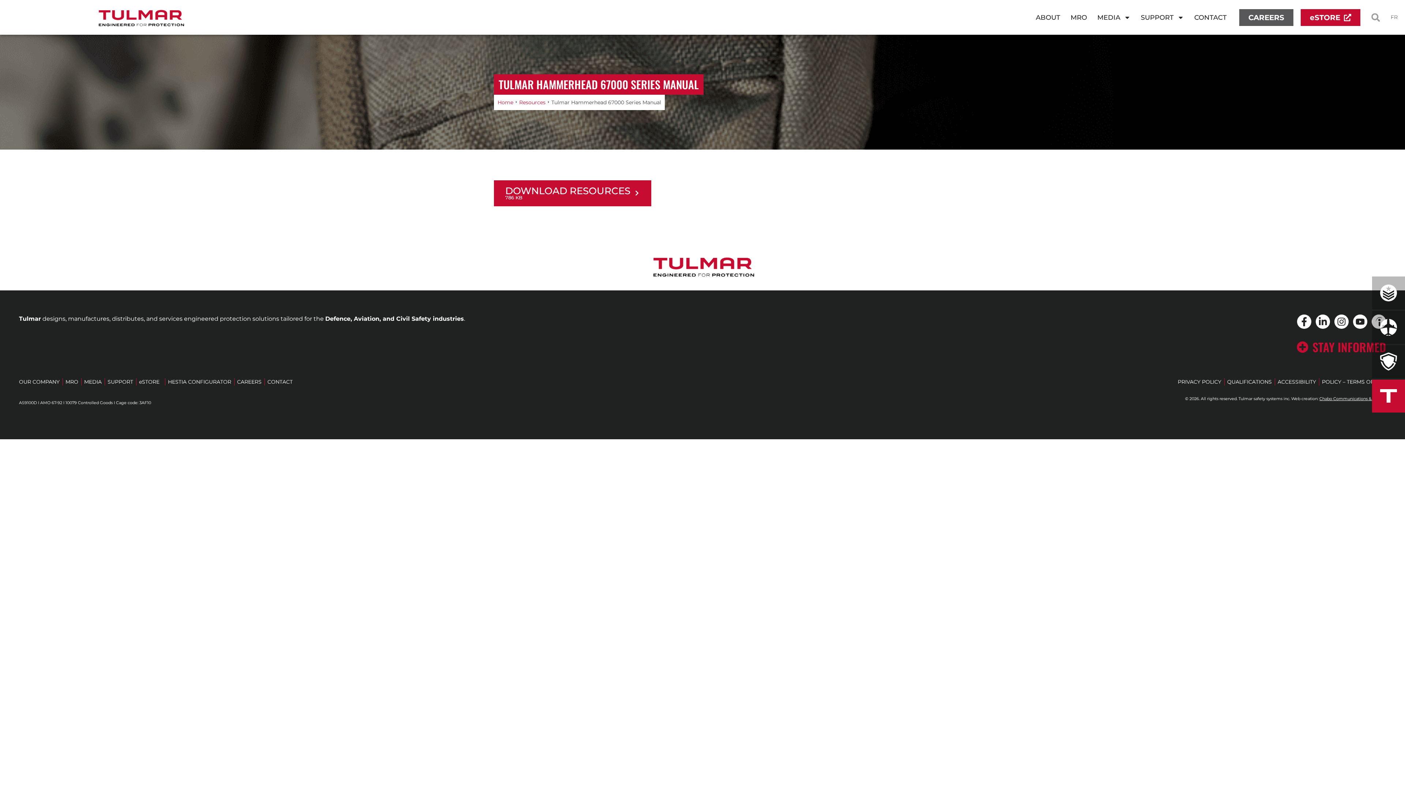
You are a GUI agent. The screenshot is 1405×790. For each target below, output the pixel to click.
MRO (1081, 19)
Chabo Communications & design (1352, 398)
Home (505, 102)
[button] (1375, 17)
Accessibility (1297, 382)
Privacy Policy (1199, 382)
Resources (532, 102)
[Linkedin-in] (1323, 322)
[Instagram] (1341, 322)
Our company (39, 382)
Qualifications (1249, 382)
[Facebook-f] (1304, 322)
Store (149, 382)
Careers (249, 382)
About (1048, 18)
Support (1157, 18)
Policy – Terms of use (1354, 382)
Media (1108, 18)
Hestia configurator (199, 382)
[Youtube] (1360, 322)
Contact (1210, 18)
